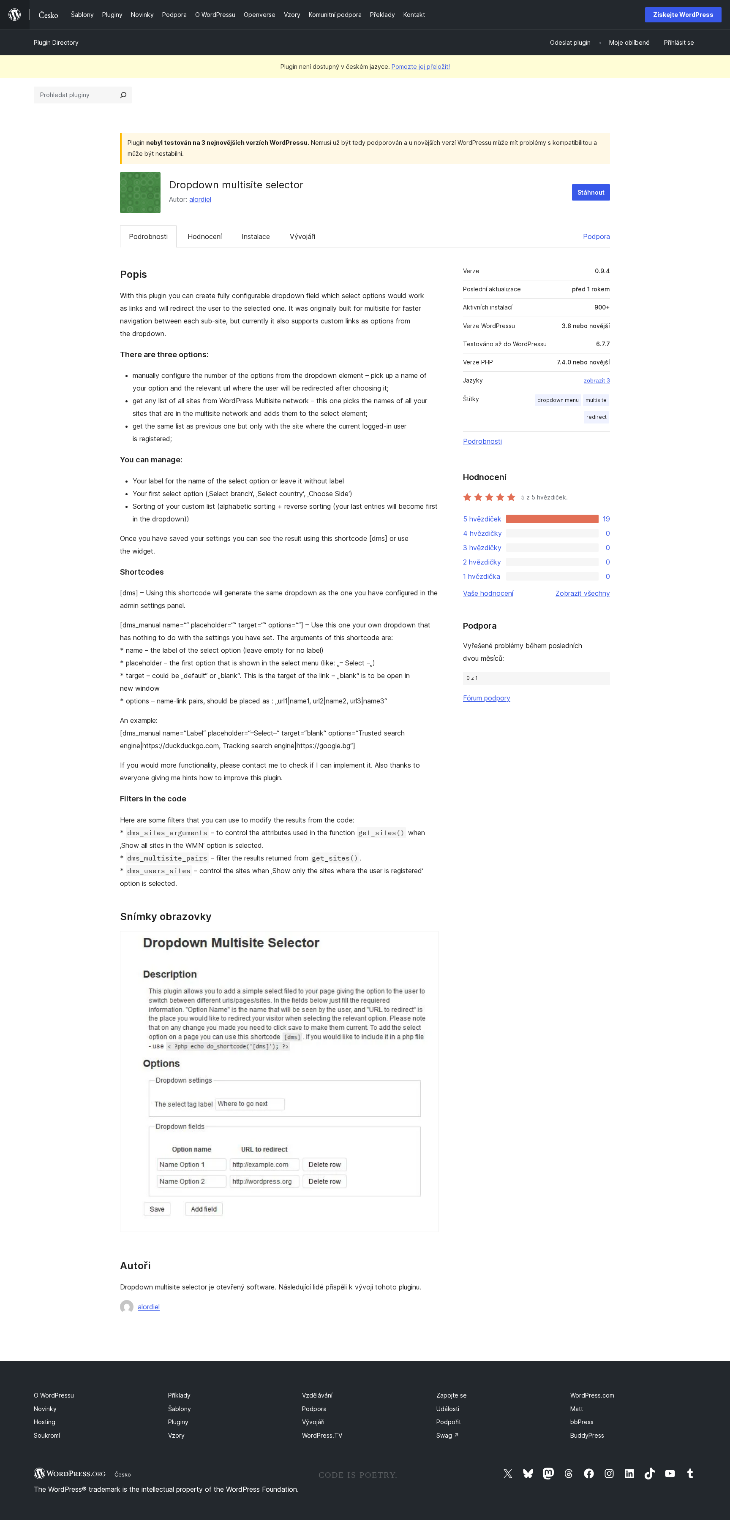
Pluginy (178, 1421)
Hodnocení (205, 236)
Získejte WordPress (683, 14)
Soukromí (47, 1435)
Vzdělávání (317, 1395)
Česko (122, 1474)
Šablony (179, 1408)
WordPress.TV (322, 1435)
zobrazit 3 (597, 380)
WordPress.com (592, 1395)
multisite (596, 400)
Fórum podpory (486, 698)
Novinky (45, 1408)
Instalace (256, 236)
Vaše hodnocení (488, 593)
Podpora (596, 236)
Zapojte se (451, 1395)
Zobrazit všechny (583, 593)
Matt (576, 1408)
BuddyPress (587, 1435)
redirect (596, 417)
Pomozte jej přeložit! (421, 66)
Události (447, 1408)
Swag (447, 1435)
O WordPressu (54, 1395)
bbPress (582, 1421)
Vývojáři (302, 236)
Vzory (176, 1435)
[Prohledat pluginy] (123, 95)
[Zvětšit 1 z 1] (427, 942)
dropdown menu (558, 400)
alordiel (200, 199)
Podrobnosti (148, 236)
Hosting (44, 1421)
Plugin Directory (56, 42)
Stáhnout (591, 192)
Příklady (179, 1395)
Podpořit (448, 1421)
